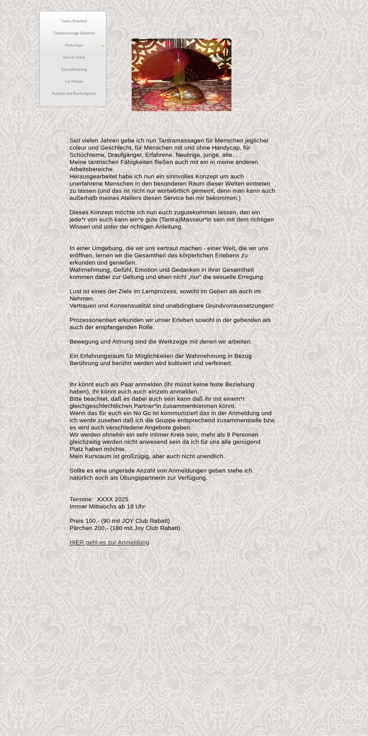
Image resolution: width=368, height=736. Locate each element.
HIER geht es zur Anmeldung (109, 542)
